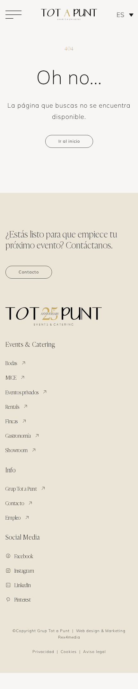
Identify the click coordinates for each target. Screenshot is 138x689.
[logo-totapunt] (69, 11)
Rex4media (69, 637)
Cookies (69, 651)
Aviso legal (94, 651)
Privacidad (43, 651)
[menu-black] (13, 13)
